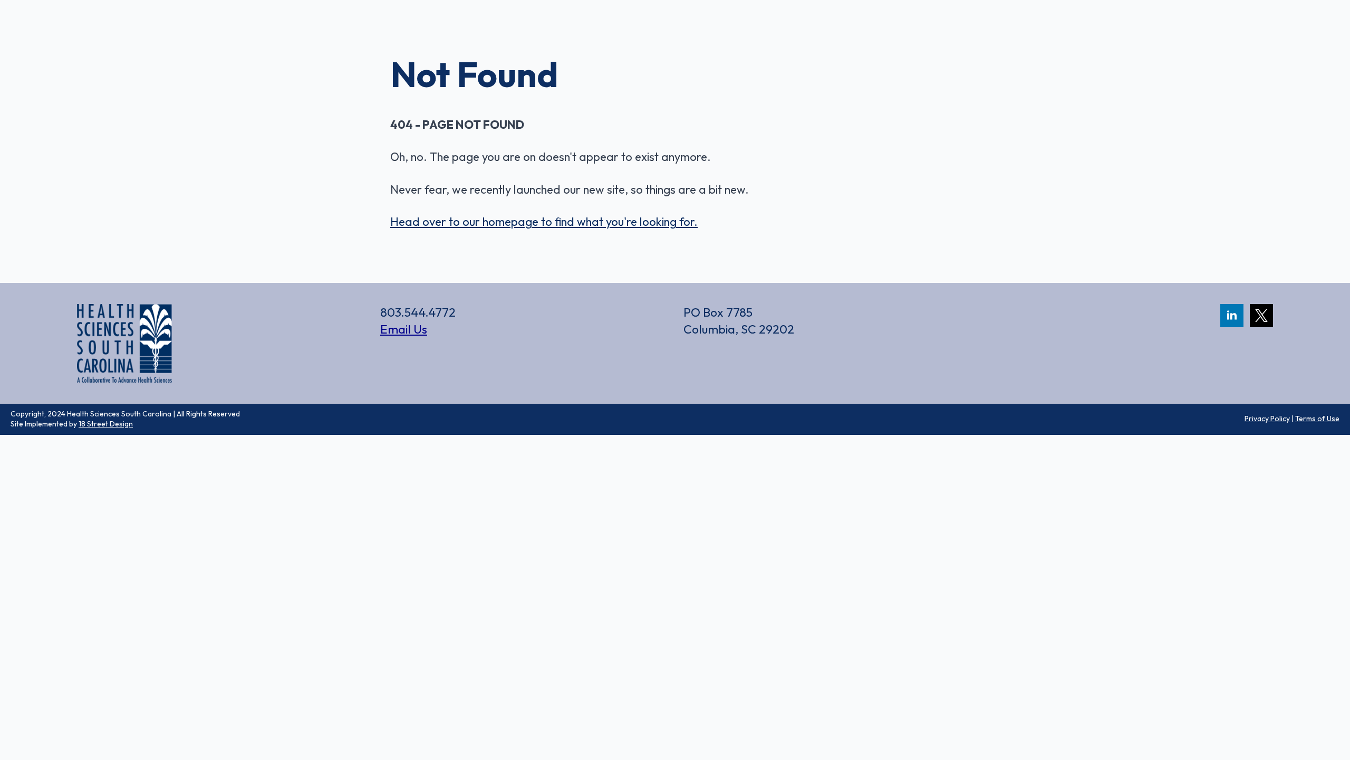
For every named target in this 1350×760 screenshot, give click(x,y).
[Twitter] (1261, 315)
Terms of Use (1317, 418)
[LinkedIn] (1231, 315)
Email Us (403, 329)
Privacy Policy (1267, 418)
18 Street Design (106, 424)
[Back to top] (1323, 702)
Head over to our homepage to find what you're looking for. (544, 221)
